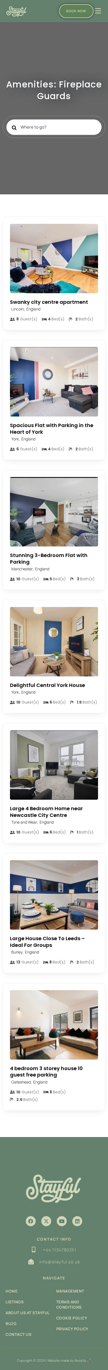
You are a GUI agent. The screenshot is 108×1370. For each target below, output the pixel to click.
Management (70, 1291)
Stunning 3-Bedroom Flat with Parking (49, 558)
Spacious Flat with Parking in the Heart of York (51, 428)
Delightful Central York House (47, 685)
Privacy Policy (72, 1328)
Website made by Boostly (67, 1360)
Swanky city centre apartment (49, 301)
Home (11, 1291)
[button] (31, 1221)
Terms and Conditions (69, 1304)
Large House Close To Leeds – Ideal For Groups (47, 941)
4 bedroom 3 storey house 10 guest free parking (46, 1071)
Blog (11, 1323)
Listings (15, 1301)
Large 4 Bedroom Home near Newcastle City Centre (46, 811)
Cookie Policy (72, 1318)
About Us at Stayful (28, 1312)
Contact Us (18, 1334)
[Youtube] (62, 1221)
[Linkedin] (77, 1221)
